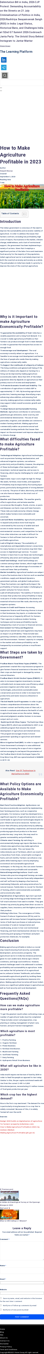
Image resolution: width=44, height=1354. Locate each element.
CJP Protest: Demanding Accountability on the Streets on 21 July (20, 6)
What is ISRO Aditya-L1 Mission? (13, 1221)
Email (3, 1279)
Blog (2, 1332)
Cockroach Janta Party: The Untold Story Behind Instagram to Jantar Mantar (21, 36)
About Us (4, 1338)
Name (3, 1266)
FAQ (1, 1335)
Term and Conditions (8, 1349)
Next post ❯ (5, 1208)
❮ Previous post (6, 1189)
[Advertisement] (22, 118)
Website (3, 1289)
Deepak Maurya (6, 171)
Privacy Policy (6, 1347)
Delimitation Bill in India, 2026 (17, 2)
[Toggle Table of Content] (23, 214)
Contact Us (4, 1341)
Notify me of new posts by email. (16, 1310)
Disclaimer (4, 1344)
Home (2, 1329)
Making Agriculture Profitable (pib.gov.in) (17, 1133)
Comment (4, 1239)
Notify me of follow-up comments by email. (20, 1305)
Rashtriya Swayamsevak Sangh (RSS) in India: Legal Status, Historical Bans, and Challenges (21, 23)
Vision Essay (5, 46)
